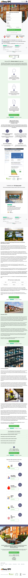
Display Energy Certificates (6, 273)
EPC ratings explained (17, 292)
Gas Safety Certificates (8, 272)
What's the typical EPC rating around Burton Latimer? (9, 434)
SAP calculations (19, 272)
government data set (15, 265)
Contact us (14, 559)
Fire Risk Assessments (14, 272)
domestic (13, 276)
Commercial (17, 27)
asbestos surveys (12, 273)
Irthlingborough (6, 284)
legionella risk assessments (4, 274)
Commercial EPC (23, 271)
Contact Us (12, 290)
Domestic (10, 27)
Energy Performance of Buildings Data (8, 269)
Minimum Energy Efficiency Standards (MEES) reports (11, 420)
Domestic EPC (19, 271)
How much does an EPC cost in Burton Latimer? (8, 440)
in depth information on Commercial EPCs (15, 422)
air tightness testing (17, 273)
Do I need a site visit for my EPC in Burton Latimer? (9, 438)
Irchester (22, 282)
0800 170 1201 (16, 450)
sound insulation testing (23, 273)
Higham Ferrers (14, 282)
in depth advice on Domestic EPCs (12, 337)
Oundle (22, 284)
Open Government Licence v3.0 (22, 269)
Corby (5, 282)
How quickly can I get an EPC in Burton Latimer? (8, 436)
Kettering (14, 284)
